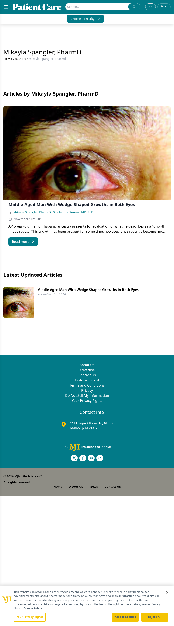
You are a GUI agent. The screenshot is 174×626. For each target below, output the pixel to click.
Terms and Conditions (87, 385)
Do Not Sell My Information (87, 395)
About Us (87, 364)
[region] (87, 606)
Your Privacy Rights (87, 400)
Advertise (87, 370)
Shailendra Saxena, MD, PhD (73, 212)
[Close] (167, 592)
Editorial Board (87, 380)
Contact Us (87, 375)
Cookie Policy (33, 608)
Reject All (154, 617)
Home (7, 59)
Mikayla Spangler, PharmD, (32, 212)
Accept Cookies (125, 617)
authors (20, 59)
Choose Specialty (82, 19)
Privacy (87, 390)
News (94, 486)
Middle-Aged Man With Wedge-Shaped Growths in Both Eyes (88, 289)
